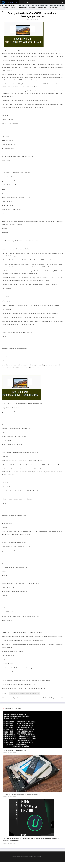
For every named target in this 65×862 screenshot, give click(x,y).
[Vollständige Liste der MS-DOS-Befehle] (32, 747)
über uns (30, 12)
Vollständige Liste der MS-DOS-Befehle (14, 750)
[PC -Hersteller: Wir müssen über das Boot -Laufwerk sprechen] (32, 791)
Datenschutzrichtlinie (8, 12)
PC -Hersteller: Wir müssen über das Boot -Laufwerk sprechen (21, 794)
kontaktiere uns (21, 12)
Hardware (32, 7)
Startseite (5, 7)
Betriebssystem (22, 7)
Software (12, 7)
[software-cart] (10, 2)
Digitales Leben (42, 7)
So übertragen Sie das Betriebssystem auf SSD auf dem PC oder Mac (24, 693)
